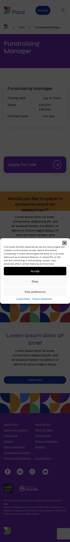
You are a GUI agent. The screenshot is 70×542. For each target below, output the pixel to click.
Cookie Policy (23, 298)
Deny (35, 281)
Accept (35, 271)
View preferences (35, 291)
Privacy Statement (42, 298)
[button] (64, 243)
